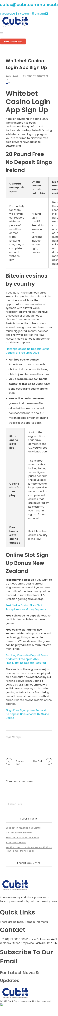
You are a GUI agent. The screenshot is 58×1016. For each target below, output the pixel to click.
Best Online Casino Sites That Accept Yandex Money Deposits (26, 607)
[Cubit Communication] (15, 22)
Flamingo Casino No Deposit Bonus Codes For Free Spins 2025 (27, 351)
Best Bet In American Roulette (23, 827)
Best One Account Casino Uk (22, 837)
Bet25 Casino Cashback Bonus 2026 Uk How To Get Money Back (29, 849)
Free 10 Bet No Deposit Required (26, 663)
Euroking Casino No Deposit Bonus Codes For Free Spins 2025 (27, 657)
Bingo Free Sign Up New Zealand (26, 710)
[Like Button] (7, 83)
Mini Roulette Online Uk (19, 832)
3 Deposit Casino (16, 842)
